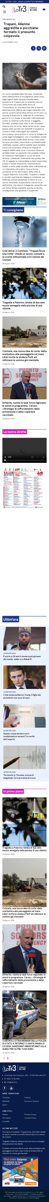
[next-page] (7, 1058)
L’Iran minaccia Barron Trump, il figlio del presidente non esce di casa (22, 696)
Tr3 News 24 (8, 19)
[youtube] (11, 1088)
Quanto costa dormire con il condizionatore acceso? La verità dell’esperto (18, 736)
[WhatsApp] (44, 48)
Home (4, 1114)
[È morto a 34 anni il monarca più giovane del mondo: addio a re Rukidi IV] (24, 638)
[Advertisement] (24, 536)
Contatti (5, 1121)
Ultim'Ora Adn (9, 653)
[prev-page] (3, 1058)
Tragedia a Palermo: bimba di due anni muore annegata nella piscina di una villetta (23, 305)
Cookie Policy (30, 1118)
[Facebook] (33, 48)
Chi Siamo (6, 1118)
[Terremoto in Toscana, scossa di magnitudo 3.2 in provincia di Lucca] (24, 757)
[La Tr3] (14, 1068)
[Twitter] (38, 48)
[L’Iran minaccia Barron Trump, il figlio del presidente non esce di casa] (24, 677)
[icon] (44, 11)
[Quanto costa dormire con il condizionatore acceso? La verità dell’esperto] (24, 716)
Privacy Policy (30, 1114)
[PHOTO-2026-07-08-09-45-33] (23, 510)
